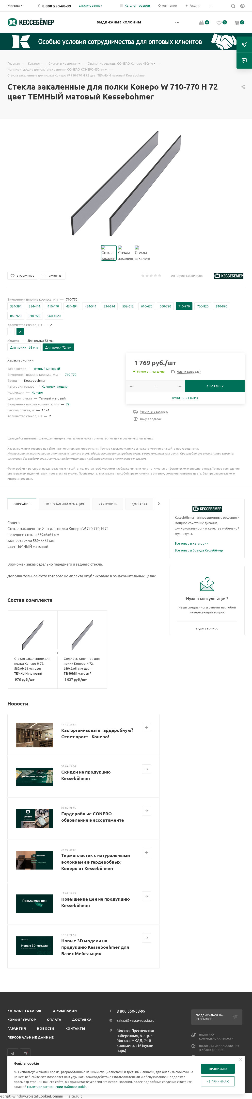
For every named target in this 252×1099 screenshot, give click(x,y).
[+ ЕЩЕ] (177, 22)
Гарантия (16, 1028)
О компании (65, 1010)
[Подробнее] (146, 727)
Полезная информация (64, 504)
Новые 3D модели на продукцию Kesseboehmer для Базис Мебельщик (95, 947)
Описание (22, 504)
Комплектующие (54, 386)
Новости (45, 1028)
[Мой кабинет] (242, 7)
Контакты (75, 1028)
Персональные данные (30, 1037)
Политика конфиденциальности (216, 1036)
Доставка (139, 504)
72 (67, 404)
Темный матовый (46, 368)
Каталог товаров (24, 1010)
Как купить (108, 504)
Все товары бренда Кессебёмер (199, 550)
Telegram (12, 1053)
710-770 (70, 374)
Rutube (25, 1053)
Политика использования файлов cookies (219, 1048)
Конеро (37, 392)
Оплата (54, 1019)
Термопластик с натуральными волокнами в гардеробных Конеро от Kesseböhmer (95, 861)
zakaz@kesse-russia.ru (136, 1020)
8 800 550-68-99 (56, 5)
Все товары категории (191, 543)
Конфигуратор (21, 1019)
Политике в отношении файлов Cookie (56, 1086)
